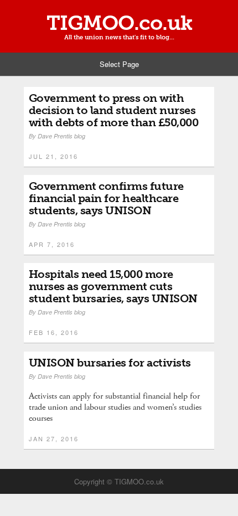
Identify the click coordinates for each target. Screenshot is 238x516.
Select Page (119, 64)
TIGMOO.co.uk (119, 23)
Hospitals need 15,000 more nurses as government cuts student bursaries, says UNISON (113, 286)
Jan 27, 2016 (54, 438)
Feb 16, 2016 (54, 332)
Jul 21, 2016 (53, 156)
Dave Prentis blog (61, 136)
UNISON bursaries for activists (110, 362)
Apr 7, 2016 (52, 244)
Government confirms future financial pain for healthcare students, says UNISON (106, 198)
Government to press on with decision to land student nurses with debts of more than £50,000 (114, 110)
